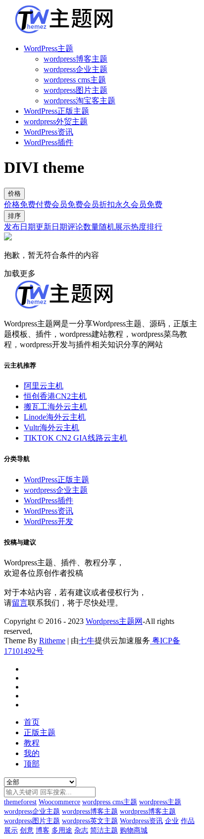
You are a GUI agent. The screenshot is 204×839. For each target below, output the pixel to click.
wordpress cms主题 (75, 80)
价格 (14, 193)
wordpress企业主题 (75, 69)
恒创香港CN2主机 (55, 396)
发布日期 (20, 227)
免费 (28, 204)
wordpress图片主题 (75, 90)
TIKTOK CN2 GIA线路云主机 (75, 438)
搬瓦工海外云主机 (55, 406)
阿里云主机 (43, 385)
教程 (32, 743)
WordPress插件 (48, 142)
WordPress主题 (48, 48)
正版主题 (39, 732)
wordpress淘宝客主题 (79, 100)
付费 (43, 204)
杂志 (81, 830)
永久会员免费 (138, 204)
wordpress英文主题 (90, 821)
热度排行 (146, 227)
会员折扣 (99, 204)
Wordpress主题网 (114, 621)
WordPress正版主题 (56, 111)
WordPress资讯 (48, 132)
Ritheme (52, 640)
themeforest (20, 802)
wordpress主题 (160, 802)
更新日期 (51, 227)
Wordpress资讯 (141, 821)
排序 (14, 216)
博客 (43, 830)
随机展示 (115, 227)
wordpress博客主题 (75, 59)
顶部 (32, 764)
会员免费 (67, 204)
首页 (32, 722)
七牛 (87, 640)
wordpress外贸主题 (56, 121)
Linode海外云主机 (55, 417)
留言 (20, 603)
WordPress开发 (48, 521)
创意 (27, 830)
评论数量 (83, 227)
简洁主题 (104, 830)
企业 (172, 821)
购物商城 (134, 830)
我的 (32, 753)
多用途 (61, 830)
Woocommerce (59, 802)
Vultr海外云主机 (51, 427)
